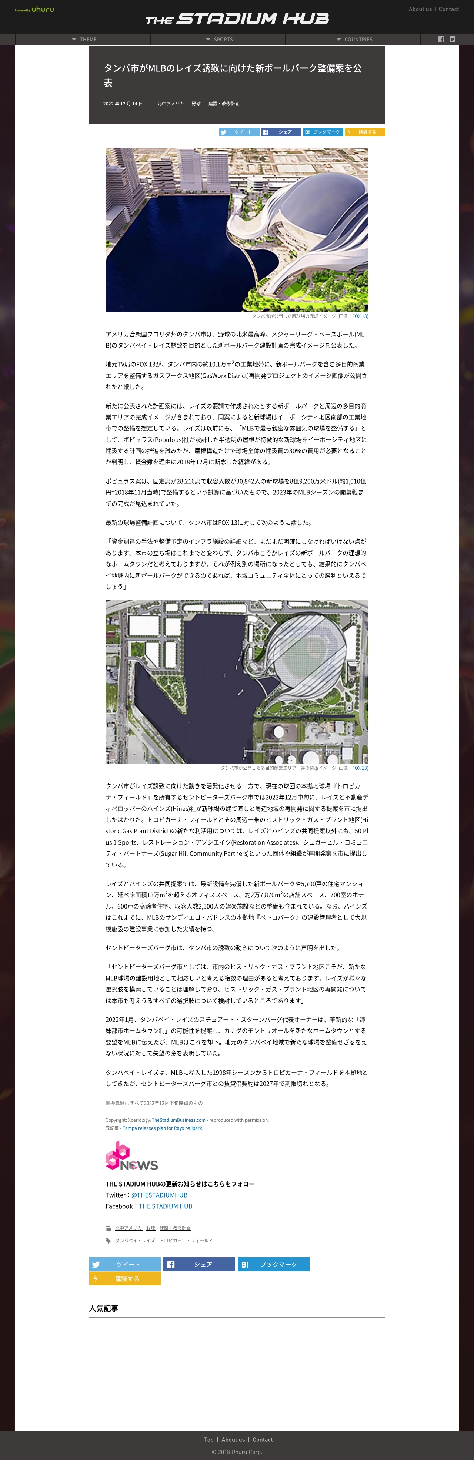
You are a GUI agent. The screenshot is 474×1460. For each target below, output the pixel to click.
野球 (196, 103)
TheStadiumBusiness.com (179, 1120)
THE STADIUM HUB (166, 1205)
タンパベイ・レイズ (135, 1240)
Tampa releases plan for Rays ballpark (162, 1128)
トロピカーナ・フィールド (186, 1240)
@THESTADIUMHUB (159, 1194)
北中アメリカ (170, 103)
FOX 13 (359, 316)
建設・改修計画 (224, 103)
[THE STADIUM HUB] (323, 132)
